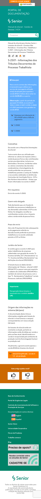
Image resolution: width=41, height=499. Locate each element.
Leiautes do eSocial (15, 45)
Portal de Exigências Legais (18, 400)
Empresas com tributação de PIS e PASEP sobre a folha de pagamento (24, 117)
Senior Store (12, 424)
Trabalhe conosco (14, 437)
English (18, 415)
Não (27, 378)
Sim (13, 378)
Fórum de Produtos (15, 433)
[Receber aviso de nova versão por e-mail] (20, 55)
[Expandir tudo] (24, 55)
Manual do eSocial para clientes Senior (22, 43)
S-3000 (17, 131)
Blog (9, 442)
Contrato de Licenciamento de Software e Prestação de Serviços (23, 406)
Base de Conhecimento (16, 396)
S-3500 (17, 125)
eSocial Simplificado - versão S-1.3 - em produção (24, 355)
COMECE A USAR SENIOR (20, 1)
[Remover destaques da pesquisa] (13, 55)
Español (18, 419)
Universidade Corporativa (17, 428)
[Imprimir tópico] (9, 55)
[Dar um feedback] (16, 55)
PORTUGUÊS (27, 4)
